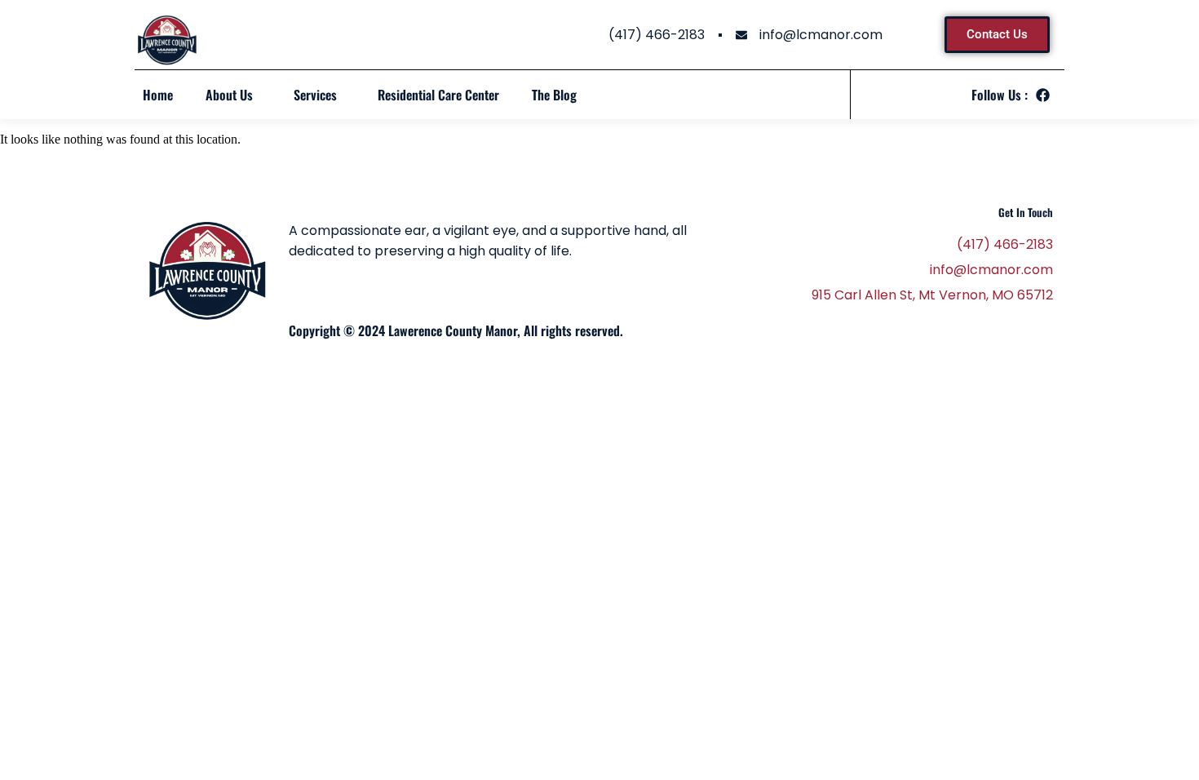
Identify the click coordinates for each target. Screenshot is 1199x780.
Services (315, 94)
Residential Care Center (438, 94)
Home (158, 94)
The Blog (554, 94)
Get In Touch (1025, 212)
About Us (229, 94)
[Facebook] (1043, 95)
